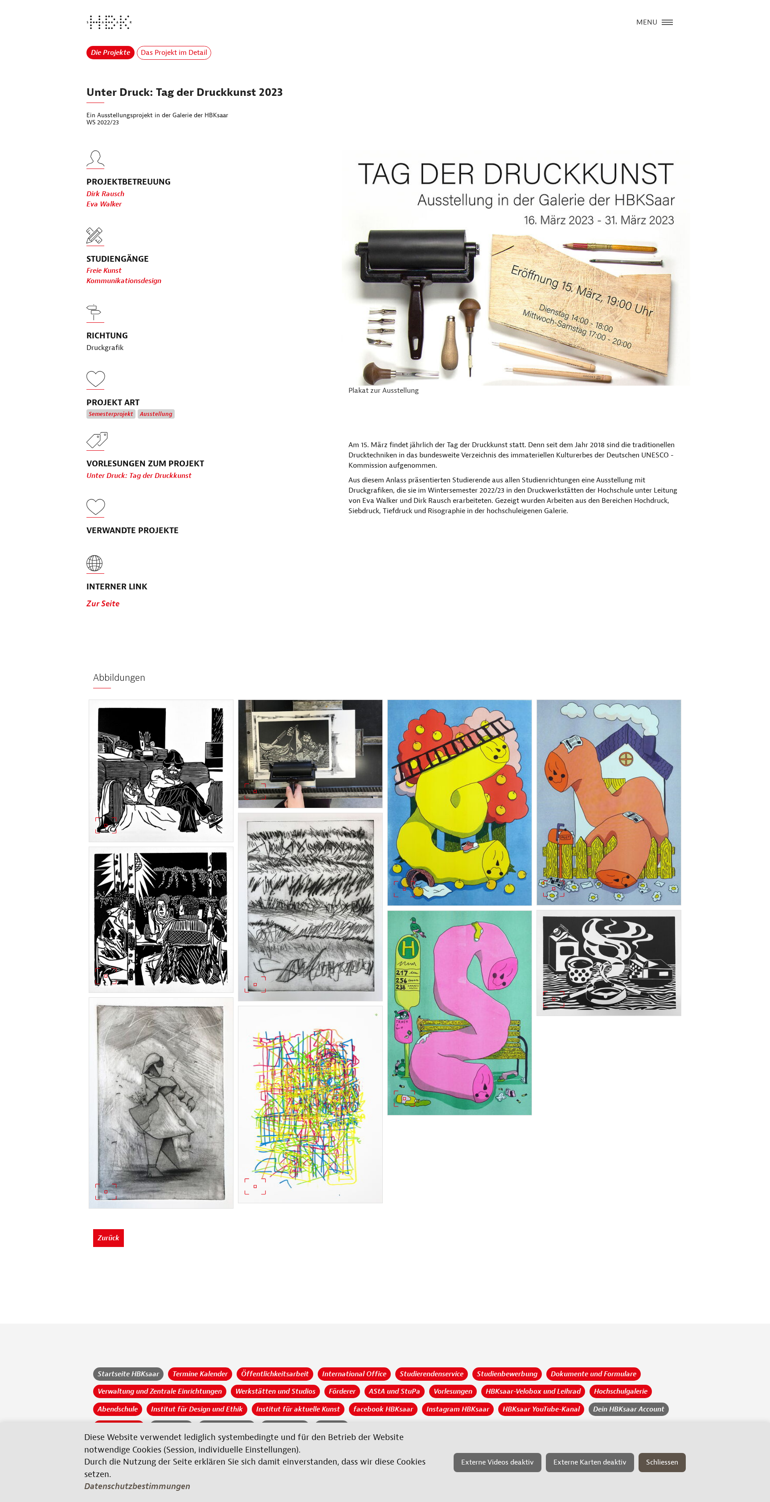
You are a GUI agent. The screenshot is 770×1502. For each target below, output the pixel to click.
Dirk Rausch (105, 193)
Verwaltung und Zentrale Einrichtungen (160, 1391)
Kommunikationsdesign (123, 280)
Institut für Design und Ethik (197, 1409)
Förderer (342, 1391)
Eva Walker (104, 204)
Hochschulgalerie (620, 1391)
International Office (354, 1374)
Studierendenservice (431, 1374)
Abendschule (118, 1409)
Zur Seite (102, 604)
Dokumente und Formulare (593, 1374)
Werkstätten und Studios (275, 1391)
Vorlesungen (453, 1391)
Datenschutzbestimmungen (137, 1486)
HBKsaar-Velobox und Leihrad (533, 1391)
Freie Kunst (104, 270)
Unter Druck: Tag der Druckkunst (139, 475)
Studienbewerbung (507, 1374)
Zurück (108, 1238)
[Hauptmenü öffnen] (667, 21)
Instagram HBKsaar (457, 1409)
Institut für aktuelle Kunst (298, 1409)
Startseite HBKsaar (128, 1374)
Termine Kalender (200, 1374)
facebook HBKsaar (383, 1409)
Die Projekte (110, 52)
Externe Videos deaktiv (497, 1462)
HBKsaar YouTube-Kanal (541, 1409)
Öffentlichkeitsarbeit (275, 1374)
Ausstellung (156, 414)
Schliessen (662, 1462)
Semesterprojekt (111, 414)
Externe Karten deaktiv (590, 1462)
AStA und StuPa (394, 1391)
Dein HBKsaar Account (628, 1409)
